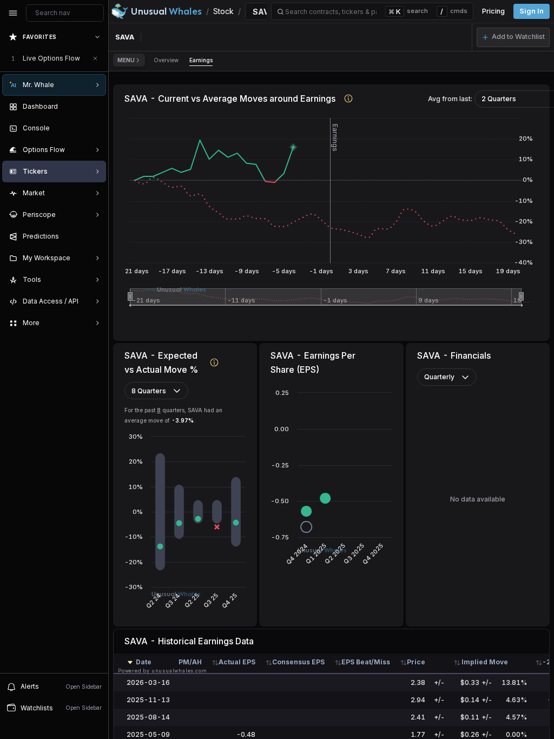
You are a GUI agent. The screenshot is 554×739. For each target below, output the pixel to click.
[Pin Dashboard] (95, 106)
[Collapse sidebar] (13, 13)
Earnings (201, 60)
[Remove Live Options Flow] (95, 58)
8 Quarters (148, 391)
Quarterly (439, 377)
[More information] (349, 98)
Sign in (531, 11)
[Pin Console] (95, 128)
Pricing (493, 11)
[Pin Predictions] (95, 236)
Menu (126, 60)
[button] (513, 37)
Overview (166, 60)
